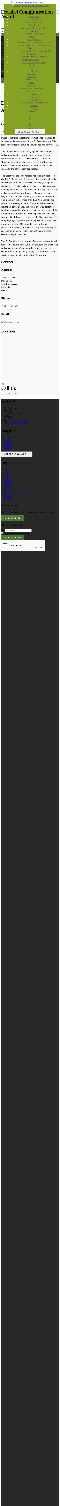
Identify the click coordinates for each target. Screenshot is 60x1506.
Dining (6, 480)
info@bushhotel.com (10, 322)
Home (6, 469)
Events (7, 487)
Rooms (7, 472)
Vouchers (8, 477)
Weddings (8, 482)
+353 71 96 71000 (9, 393)
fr (30, 125)
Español (7, 443)
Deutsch (7, 438)
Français (7, 445)
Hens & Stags (10, 485)
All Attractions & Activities (15, 493)
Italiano (7, 448)
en (30, 119)
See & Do (8, 490)
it (30, 127)
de (30, 116)
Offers (7, 475)
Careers (7, 498)
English (7, 440)
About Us (8, 495)
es (30, 122)
